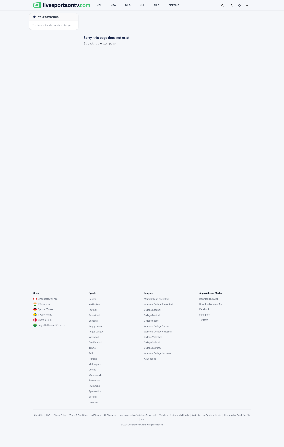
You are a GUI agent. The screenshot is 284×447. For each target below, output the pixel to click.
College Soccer (151, 320)
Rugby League (96, 331)
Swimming (94, 386)
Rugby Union (95, 326)
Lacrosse (93, 402)
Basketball (94, 315)
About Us (38, 415)
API (142, 419)
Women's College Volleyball (158, 331)
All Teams (96, 415)
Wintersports (95, 375)
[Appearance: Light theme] (239, 5)
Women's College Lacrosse (157, 353)
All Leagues (150, 358)
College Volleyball (153, 337)
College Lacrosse (153, 348)
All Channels (110, 415)
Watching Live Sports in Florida (174, 415)
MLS (156, 5)
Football (93, 310)
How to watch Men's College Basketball (137, 415)
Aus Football (95, 342)
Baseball (93, 320)
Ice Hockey (94, 304)
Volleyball (94, 337)
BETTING (174, 5)
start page (109, 43)
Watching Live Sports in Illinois (206, 415)
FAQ (48, 415)
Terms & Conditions (79, 415)
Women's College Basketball (158, 304)
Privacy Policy (60, 415)
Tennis (92, 348)
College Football (152, 315)
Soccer (92, 299)
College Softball (152, 342)
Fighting (93, 358)
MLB (127, 5)
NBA (113, 5)
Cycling (92, 369)
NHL (142, 5)
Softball (93, 396)
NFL (99, 5)
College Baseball (152, 310)
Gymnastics (95, 391)
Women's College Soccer (156, 326)
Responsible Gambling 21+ (237, 415)
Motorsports (95, 364)
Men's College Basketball (156, 299)
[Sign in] (231, 5)
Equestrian (94, 380)
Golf (91, 353)
